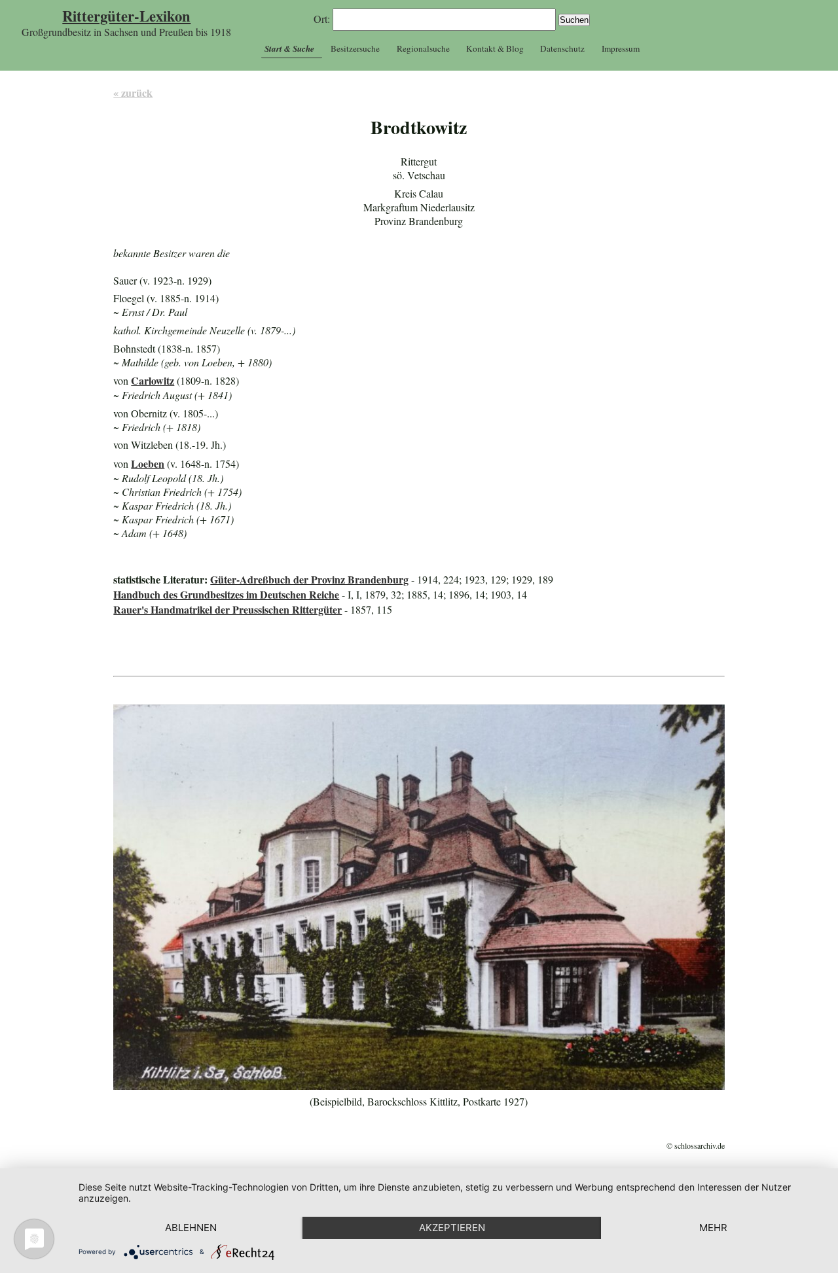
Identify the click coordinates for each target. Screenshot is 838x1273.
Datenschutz (562, 48)
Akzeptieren (452, 1227)
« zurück (133, 92)
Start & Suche (289, 48)
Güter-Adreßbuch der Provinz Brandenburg (309, 579)
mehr (713, 1227)
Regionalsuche (423, 48)
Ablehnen (191, 1227)
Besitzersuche (355, 48)
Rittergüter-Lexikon (126, 16)
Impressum (621, 48)
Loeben (147, 463)
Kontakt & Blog (495, 48)
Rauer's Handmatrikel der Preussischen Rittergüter (227, 609)
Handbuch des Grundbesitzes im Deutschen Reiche (226, 594)
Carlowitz (152, 380)
